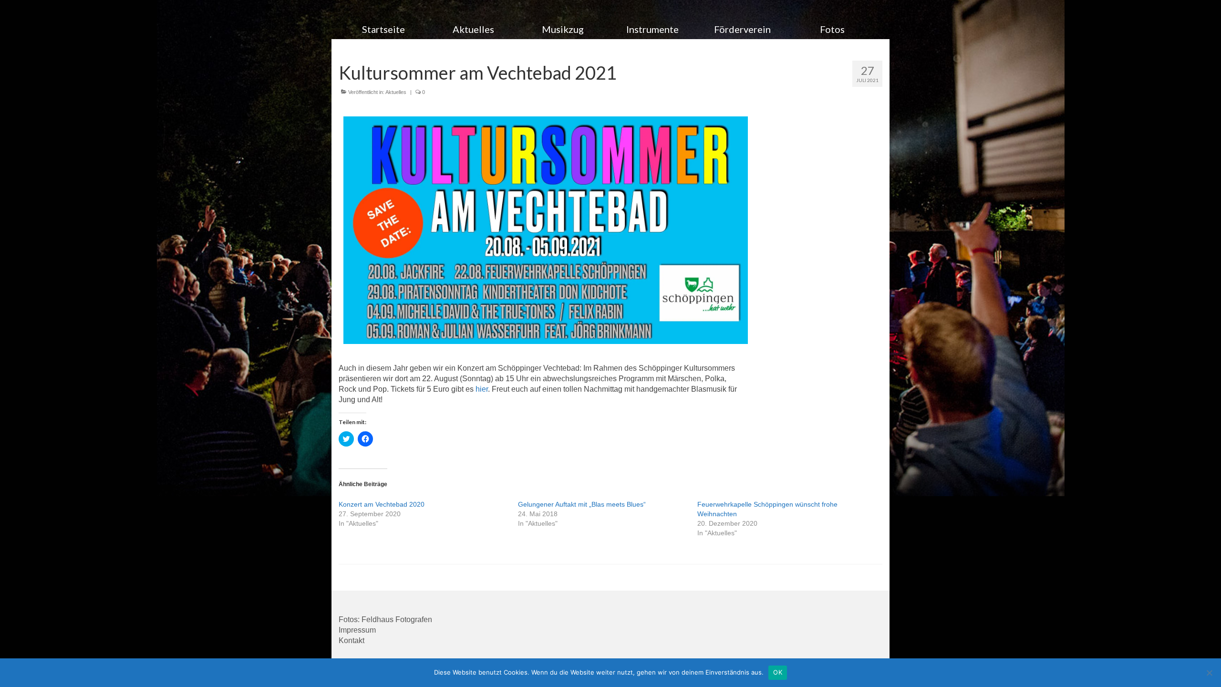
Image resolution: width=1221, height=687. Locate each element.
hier (482, 389)
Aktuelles (395, 92)
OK (777, 672)
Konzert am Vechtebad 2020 (381, 504)
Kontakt (351, 640)
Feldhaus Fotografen (397, 619)
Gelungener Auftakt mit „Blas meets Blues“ (582, 504)
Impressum (357, 630)
